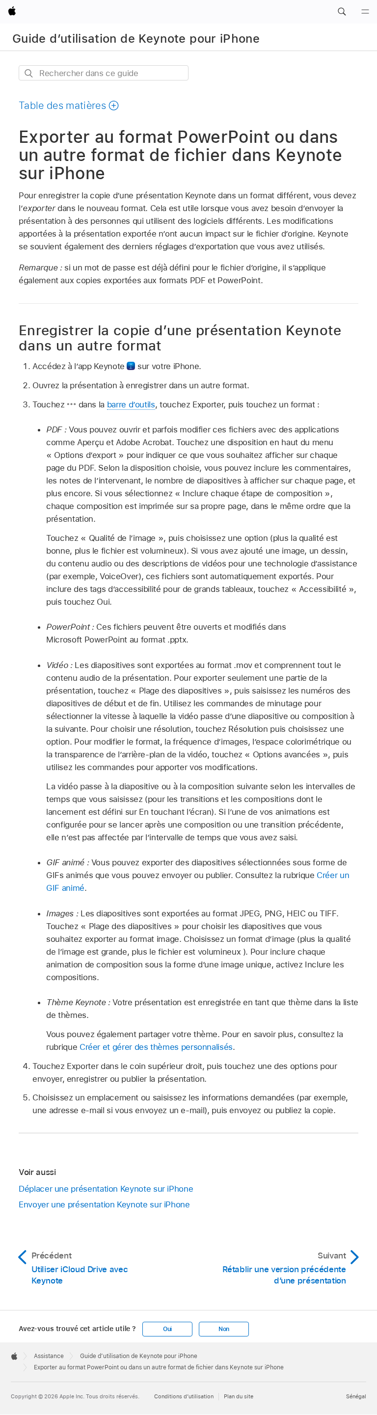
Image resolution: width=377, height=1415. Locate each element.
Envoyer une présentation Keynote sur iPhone (104, 1204)
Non (223, 1329)
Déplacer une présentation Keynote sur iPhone (106, 1189)
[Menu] (365, 12)
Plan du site (238, 1396)
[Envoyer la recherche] (29, 73)
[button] (341, 12)
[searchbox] (103, 72)
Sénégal (356, 1396)
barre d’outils (131, 404)
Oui (167, 1329)
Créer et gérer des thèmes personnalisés (156, 1047)
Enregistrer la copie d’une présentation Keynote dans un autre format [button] (180, 337)
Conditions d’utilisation (184, 1396)
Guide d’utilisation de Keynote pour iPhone (136, 38)
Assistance (49, 1356)
